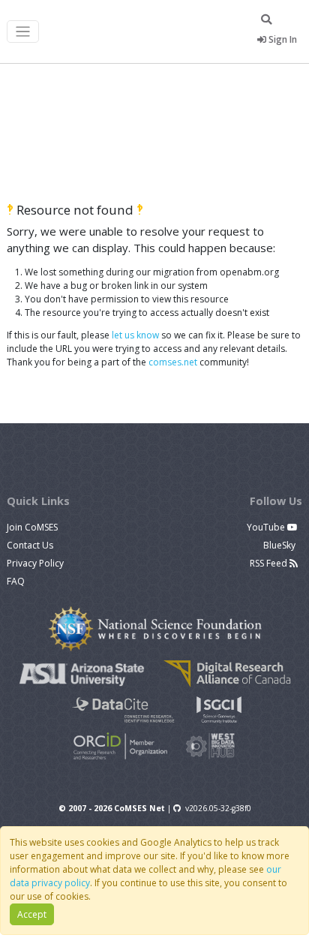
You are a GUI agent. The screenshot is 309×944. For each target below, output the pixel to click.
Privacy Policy (35, 563)
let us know (135, 335)
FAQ (16, 581)
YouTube (267, 527)
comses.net (172, 362)
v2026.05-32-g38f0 (218, 808)
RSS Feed (270, 563)
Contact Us (30, 545)
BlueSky (280, 545)
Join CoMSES (32, 527)
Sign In (281, 39)
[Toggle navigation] (23, 32)
